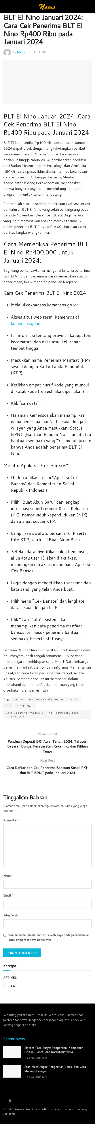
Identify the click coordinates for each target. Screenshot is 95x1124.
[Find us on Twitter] (10, 1101)
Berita (9, 986)
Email (8, 895)
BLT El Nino (25, 706)
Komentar (11, 820)
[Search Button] (90, 6)
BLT (8, 706)
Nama (8, 876)
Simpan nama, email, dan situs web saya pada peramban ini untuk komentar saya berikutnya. (48, 937)
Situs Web (10, 915)
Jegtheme (9, 1114)
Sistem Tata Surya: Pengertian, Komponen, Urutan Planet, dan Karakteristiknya (54, 1050)
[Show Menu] (5, 6)
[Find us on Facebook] (4, 1101)
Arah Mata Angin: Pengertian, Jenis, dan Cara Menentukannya (55, 1069)
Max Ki (21, 52)
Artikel (10, 977)
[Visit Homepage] (47, 6)
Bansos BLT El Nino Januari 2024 (53, 699)
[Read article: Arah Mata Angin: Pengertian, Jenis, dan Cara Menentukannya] (12, 1071)
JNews (18, 1109)
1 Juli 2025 (41, 52)
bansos (18, 699)
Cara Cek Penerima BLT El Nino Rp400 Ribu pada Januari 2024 (42, 714)
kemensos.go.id (25, 323)
